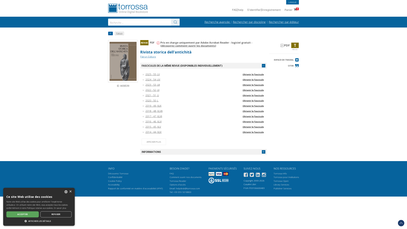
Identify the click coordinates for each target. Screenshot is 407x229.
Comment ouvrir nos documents (185, 177)
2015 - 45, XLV (153, 126)
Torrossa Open (281, 181)
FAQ (172, 173)
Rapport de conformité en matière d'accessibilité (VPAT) (135, 188)
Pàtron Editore (148, 56)
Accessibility (114, 184)
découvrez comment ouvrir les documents (188, 46)
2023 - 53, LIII (152, 84)
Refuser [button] (56, 214)
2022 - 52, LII (152, 90)
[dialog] (39, 207)
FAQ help (237, 9)
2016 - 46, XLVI (153, 121)
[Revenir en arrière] (110, 33)
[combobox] (144, 22)
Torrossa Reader (178, 181)
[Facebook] (245, 175)
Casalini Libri (250, 184)
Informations (151, 152)
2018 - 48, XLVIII (153, 111)
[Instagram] (264, 175)
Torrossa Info (280, 173)
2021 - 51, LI (152, 95)
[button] (286, 60)
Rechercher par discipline (249, 22)
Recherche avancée (217, 22)
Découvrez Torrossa (118, 173)
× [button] (70, 191)
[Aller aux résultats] (175, 22)
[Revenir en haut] (401, 223)
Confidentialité (115, 177)
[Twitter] (252, 175)
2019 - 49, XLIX (153, 105)
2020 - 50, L (151, 100)
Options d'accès (178, 184)
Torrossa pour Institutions (286, 177)
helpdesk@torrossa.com (188, 188)
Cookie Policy (115, 181)
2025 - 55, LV (152, 74)
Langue (293, 2)
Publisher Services (282, 188)
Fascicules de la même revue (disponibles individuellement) (182, 65)
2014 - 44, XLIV (153, 132)
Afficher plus (154, 141)
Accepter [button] (22, 214)
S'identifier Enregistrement (264, 9)
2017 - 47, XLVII (153, 116)
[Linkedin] (258, 175)
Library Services (281, 184)
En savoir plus (60, 208)
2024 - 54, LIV (152, 79)
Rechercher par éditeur (284, 22)
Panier (291, 9)
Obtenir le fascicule (253, 74)
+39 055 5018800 (182, 192)
